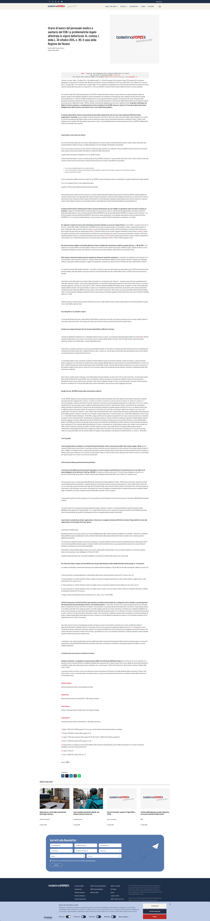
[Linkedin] (58, 1)
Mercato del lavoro (60, 48)
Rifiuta (155, 916)
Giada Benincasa (78, 819)
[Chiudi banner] (170, 904)
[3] (105, 235)
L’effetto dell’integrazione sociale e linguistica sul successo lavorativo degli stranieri (155, 813)
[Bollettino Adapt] (62, 6)
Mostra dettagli (123, 916)
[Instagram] (55, 1)
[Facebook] (49, 1)
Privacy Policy (92, 860)
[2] (143, 231)
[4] (108, 238)
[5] (146, 262)
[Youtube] (61, 1)
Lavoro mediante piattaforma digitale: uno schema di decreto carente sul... (86, 813)
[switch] (83, 916)
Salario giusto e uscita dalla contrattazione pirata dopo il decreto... (53, 813)
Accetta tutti (154, 906)
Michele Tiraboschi (45, 819)
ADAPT (57, 50)
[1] (94, 231)
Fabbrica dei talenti (111, 76)
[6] (142, 337)
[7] (131, 627)
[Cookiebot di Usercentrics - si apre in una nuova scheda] (48, 918)
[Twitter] (52, 1)
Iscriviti (56, 865)
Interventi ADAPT (51, 48)
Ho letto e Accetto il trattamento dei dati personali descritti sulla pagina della (73, 860)
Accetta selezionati (154, 911)
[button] (159, 6)
